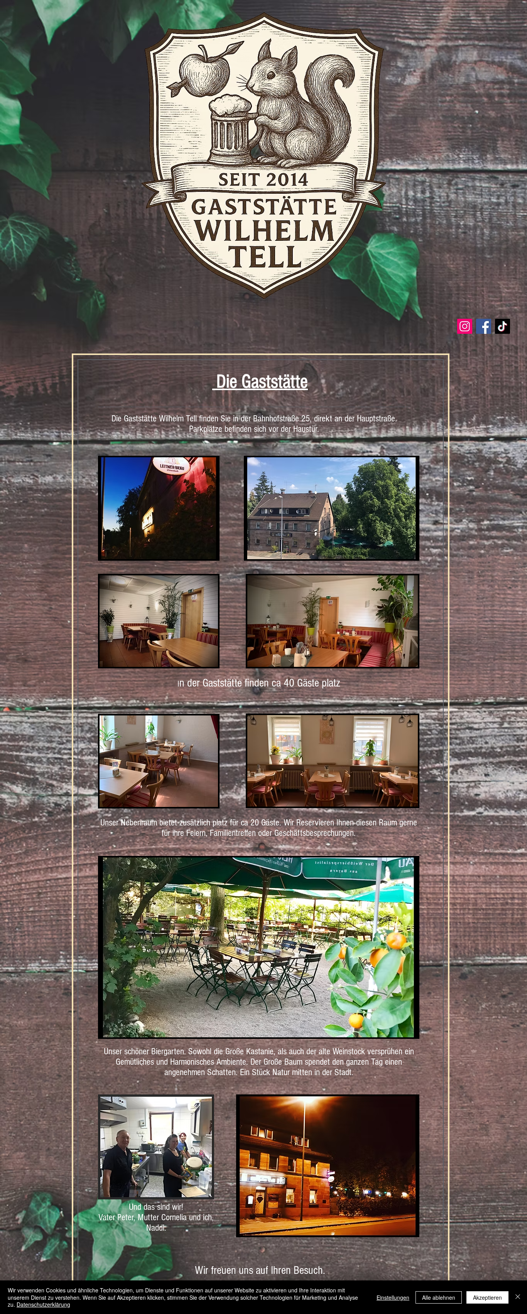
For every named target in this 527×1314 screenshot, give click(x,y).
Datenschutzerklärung (43, 1304)
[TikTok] (502, 326)
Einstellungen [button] (393, 1297)
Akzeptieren (487, 1297)
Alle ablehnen (438, 1297)
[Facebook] (483, 326)
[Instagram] (464, 326)
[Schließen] (517, 1297)
